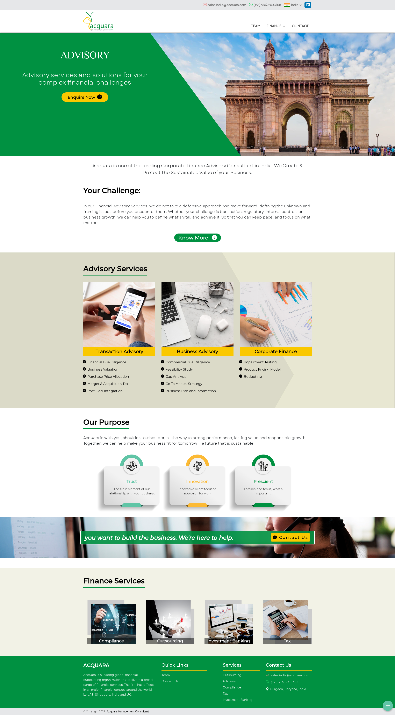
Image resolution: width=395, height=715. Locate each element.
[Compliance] (109, 623)
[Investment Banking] (227, 623)
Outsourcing (232, 675)
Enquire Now (82, 97)
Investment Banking (237, 699)
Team (255, 26)
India (294, 5)
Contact (300, 26)
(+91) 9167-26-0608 (267, 5)
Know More (194, 238)
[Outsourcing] (168, 623)
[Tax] (285, 623)
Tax (225, 693)
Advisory (229, 681)
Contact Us (293, 537)
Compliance (232, 687)
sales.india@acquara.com (227, 5)
